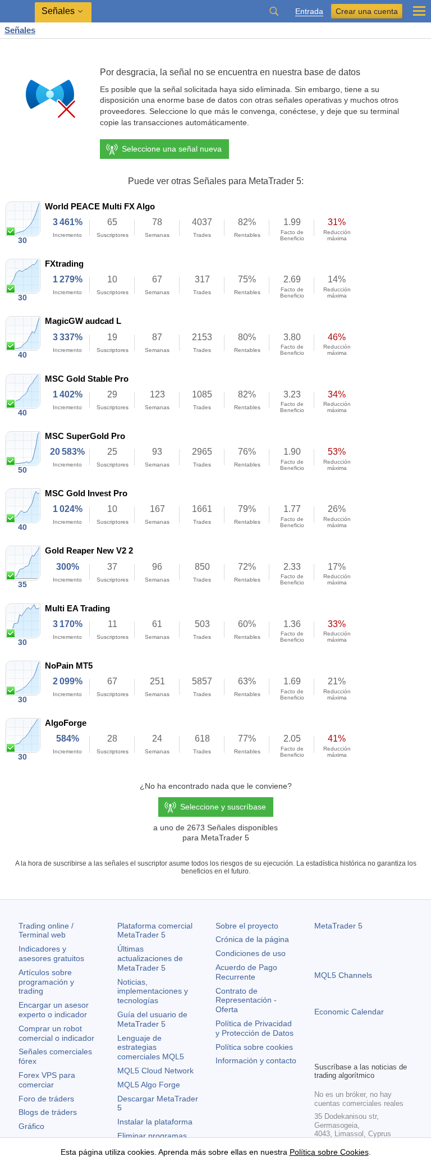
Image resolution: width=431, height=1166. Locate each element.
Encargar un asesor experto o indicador (54, 1009)
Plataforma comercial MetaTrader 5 (154, 930)
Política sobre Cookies (329, 1151)
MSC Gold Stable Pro (87, 378)
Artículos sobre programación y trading (46, 982)
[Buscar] (274, 11)
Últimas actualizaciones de (150, 958)
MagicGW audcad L (83, 321)
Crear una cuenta (367, 11)
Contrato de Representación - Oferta (246, 1000)
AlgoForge (65, 723)
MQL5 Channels (343, 975)
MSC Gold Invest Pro (86, 493)
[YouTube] (375, 1051)
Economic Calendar (349, 1011)
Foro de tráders (46, 1098)
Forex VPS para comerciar (47, 1080)
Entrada (309, 11)
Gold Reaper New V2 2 (89, 550)
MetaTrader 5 (338, 925)
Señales (19, 30)
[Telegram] (339, 1051)
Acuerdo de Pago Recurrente (246, 972)
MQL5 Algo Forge (148, 1084)
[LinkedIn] (393, 1051)
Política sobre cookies (254, 1046)
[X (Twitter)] (357, 1051)
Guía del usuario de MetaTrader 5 (152, 1019)
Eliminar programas (152, 1135)
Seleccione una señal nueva (172, 148)
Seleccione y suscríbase (223, 806)
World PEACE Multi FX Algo (100, 206)
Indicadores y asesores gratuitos (51, 953)
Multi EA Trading (77, 608)
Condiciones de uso (251, 953)
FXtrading (64, 263)
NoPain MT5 (69, 665)
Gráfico (31, 1126)
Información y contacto (256, 1060)
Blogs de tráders (48, 1112)
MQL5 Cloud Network (155, 1070)
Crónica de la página (252, 939)
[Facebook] (321, 1051)
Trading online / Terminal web (46, 930)
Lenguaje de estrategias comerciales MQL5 (150, 1048)
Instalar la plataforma (154, 1121)
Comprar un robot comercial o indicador (56, 1033)
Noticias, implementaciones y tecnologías (152, 991)
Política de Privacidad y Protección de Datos (255, 1028)
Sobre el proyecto (247, 925)
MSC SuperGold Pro (85, 436)
